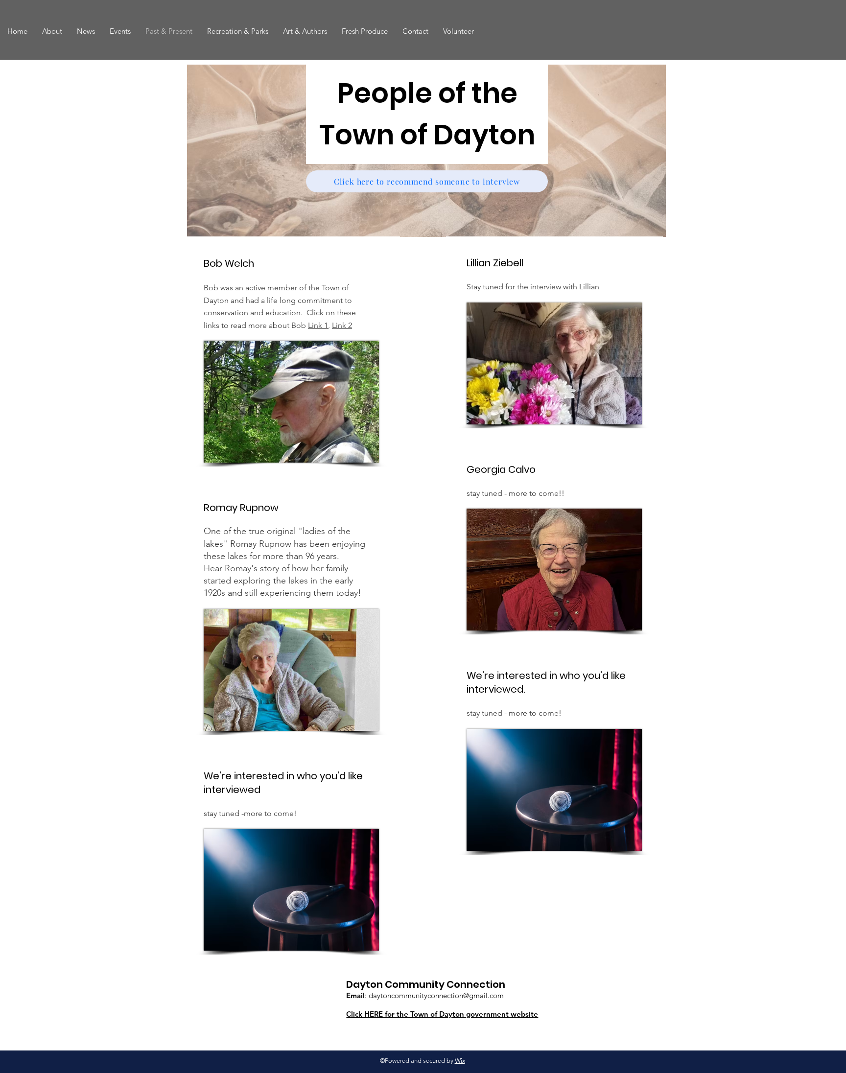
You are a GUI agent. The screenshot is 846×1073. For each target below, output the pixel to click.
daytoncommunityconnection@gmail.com (436, 995)
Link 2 (342, 325)
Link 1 (318, 325)
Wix (460, 1060)
